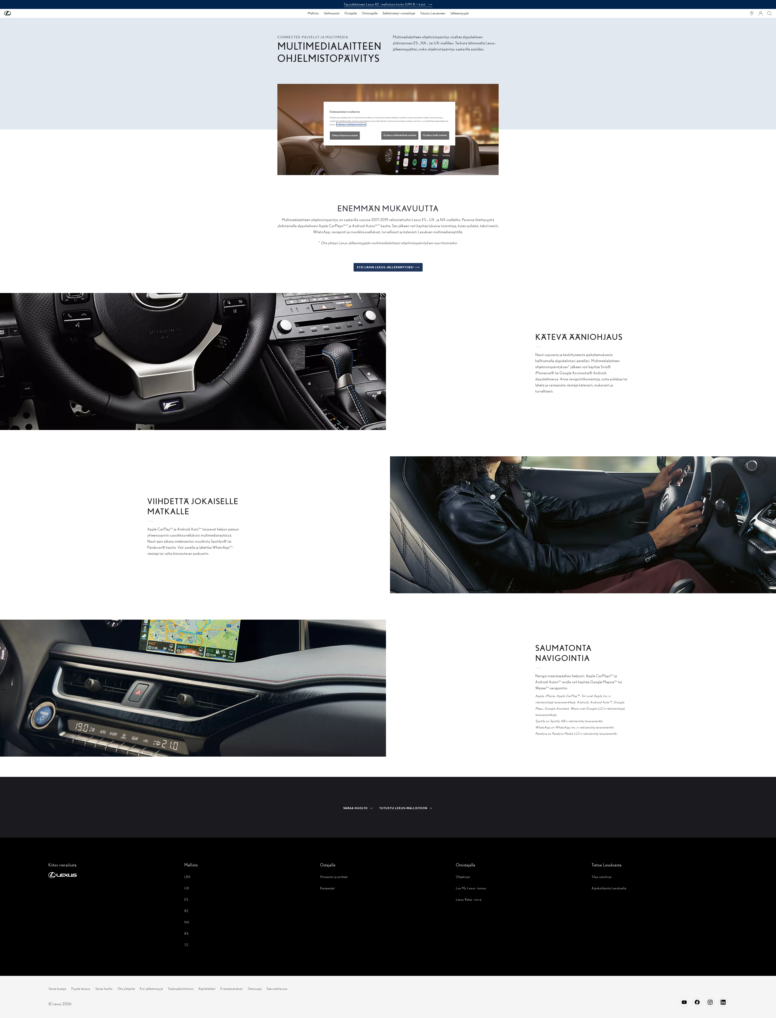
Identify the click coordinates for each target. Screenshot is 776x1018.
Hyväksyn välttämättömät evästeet (400, 135)
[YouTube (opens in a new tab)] (684, 1002)
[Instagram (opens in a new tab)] (710, 1002)
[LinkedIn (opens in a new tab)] (723, 1002)
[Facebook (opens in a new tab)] (697, 1002)
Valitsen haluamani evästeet (345, 135)
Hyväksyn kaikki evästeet (435, 135)
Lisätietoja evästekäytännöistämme (351, 124)
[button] (15, 13)
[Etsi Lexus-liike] (751, 13)
